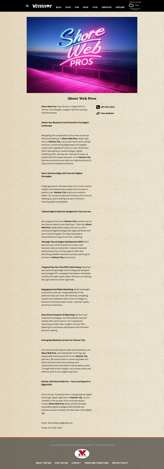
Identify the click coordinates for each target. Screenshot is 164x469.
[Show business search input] (27, 6)
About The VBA (43, 463)
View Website (107, 113)
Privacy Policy (120, 463)
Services (107, 7)
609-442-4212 (108, 107)
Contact (76, 463)
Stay (95, 7)
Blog (58, 7)
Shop (85, 7)
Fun (77, 7)
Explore (120, 7)
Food (68, 7)
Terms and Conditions (96, 463)
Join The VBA (61, 463)
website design (68, 151)
